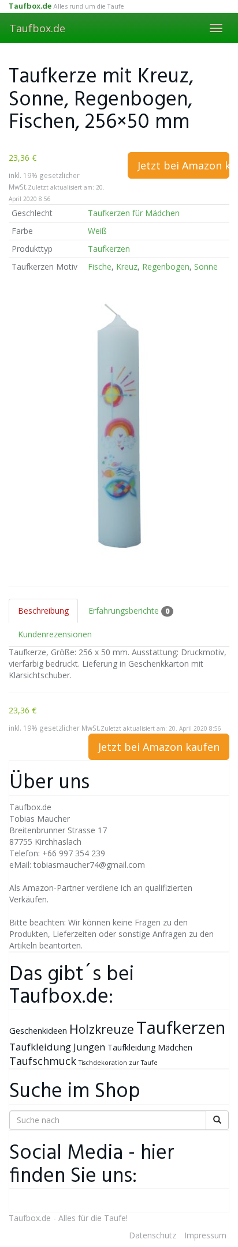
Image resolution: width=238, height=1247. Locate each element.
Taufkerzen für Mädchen (134, 212)
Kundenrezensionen (55, 634)
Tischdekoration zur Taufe (118, 1063)
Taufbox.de (37, 28)
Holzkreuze (101, 1029)
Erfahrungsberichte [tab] (128, 610)
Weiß (97, 230)
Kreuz (126, 266)
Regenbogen (165, 266)
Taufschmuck (42, 1061)
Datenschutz (152, 1235)
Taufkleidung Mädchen (149, 1047)
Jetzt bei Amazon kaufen (183, 165)
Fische (99, 266)
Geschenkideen (38, 1030)
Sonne (206, 266)
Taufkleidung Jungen (57, 1046)
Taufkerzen (109, 248)
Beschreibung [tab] (43, 610)
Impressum (205, 1235)
